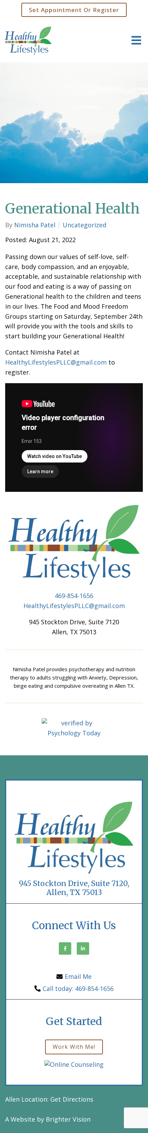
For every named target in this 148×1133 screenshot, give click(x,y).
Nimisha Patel (34, 225)
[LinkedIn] (83, 948)
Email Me (78, 976)
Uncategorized (84, 225)
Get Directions (71, 1099)
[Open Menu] (136, 41)
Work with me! (74, 1047)
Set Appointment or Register (74, 10)
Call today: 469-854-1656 (78, 988)
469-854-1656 (74, 596)
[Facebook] (65, 948)
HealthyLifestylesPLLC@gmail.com (56, 362)
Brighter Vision (68, 1119)
